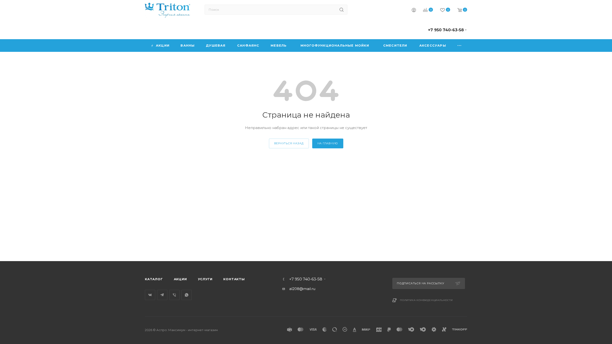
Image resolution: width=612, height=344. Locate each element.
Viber (174, 295)
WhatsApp (186, 295)
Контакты (234, 279)
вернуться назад (289, 143)
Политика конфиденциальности (426, 300)
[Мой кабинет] (414, 11)
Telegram (162, 295)
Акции (180, 279)
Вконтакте (150, 295)
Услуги (205, 279)
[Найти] (341, 10)
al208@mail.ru (302, 288)
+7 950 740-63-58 (446, 30)
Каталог (154, 279)
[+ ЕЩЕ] (459, 45)
